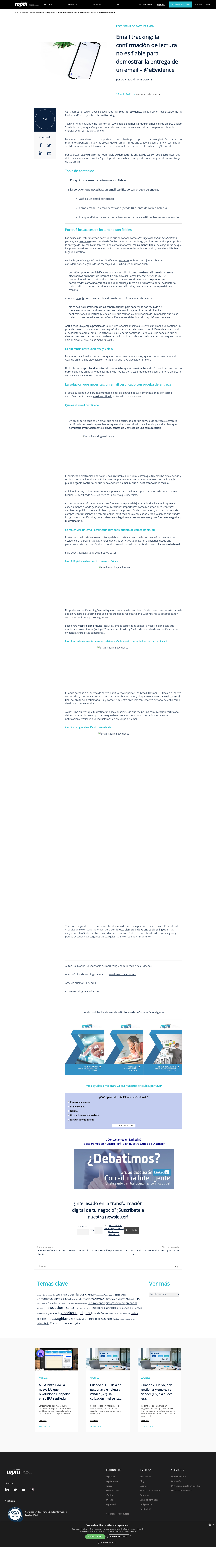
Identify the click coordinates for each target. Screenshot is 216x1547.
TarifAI (116, 1319)
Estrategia (62, 1303)
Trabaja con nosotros (150, 1490)
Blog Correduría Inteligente (29, 12)
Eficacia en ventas (115, 1299)
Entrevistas (53, 1303)
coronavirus (120, 1294)
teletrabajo (43, 1323)
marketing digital (76, 1312)
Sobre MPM (145, 1476)
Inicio (16, 12)
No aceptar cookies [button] (119, 1537)
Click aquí (90, 983)
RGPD (49, 1319)
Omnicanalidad (115, 1313)
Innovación (54, 1307)
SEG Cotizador (113, 1490)
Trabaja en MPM (144, 4)
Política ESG (145, 1509)
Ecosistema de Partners (122, 974)
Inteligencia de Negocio (129, 1308)
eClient (109, 1499)
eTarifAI (109, 1495)
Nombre (82, 1226)
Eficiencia (130, 1299)
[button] (108, 1542)
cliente (90, 1294)
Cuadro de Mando (74, 1299)
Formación (176, 1481)
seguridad (106, 1319)
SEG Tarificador (91, 1319)
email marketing (42, 1303)
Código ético (146, 1504)
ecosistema (97, 1299)
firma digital (70, 1303)
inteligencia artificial (104, 1308)
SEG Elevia (76, 1319)
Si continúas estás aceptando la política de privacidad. (114, 1230)
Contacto (144, 1495)
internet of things (43, 1313)
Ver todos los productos (117, 1513)
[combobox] (209, 1525)
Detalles (133, 1531)
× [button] (213, 1525)
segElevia (63, 1318)
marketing (56, 1313)
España (161, 4)
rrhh (53, 1319)
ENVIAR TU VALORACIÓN (124, 1125)
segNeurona (112, 1481)
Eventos (144, 1486)
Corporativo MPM (48, 1299)
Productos (73, 4)
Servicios (97, 4)
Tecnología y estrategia (127, 1319)
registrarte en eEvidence (139, 613)
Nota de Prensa (99, 1313)
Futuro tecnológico (99, 1303)
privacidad (126, 1314)
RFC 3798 (85, 241)
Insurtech (70, 1308)
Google (80, 298)
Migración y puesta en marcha (185, 1486)
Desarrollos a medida (181, 1490)
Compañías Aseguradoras (104, 1295)
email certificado (102, 396)
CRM (63, 1299)
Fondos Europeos (81, 1303)
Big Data (56, 1294)
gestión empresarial (124, 1303)
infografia (41, 1308)
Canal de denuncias (149, 1499)
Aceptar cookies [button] (95, 1537)
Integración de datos (84, 1308)
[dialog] (108, 1534)
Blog (119, 4)
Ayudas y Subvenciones (44, 1295)
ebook (86, 1299)
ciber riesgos (76, 1294)
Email (91, 1229)
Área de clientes (202, 4)
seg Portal (111, 1504)
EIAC (138, 1299)
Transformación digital (65, 1323)
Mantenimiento (178, 1476)
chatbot (63, 1295)
